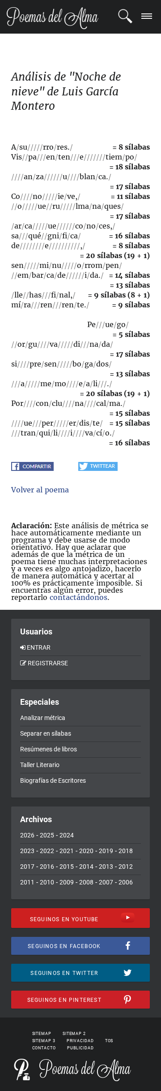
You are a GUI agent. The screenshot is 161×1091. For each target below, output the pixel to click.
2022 (47, 851)
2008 (86, 882)
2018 (126, 851)
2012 (126, 866)
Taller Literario (39, 765)
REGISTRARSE (48, 663)
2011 (27, 882)
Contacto (44, 1048)
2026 (27, 835)
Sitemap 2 (74, 1033)
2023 (27, 851)
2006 (126, 882)
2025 (47, 835)
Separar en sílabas (45, 733)
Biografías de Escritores (53, 780)
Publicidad (80, 1048)
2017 (27, 866)
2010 (47, 882)
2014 (86, 866)
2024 (66, 835)
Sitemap (41, 1033)
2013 (106, 866)
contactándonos (78, 597)
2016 (47, 866)
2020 (86, 851)
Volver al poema (40, 489)
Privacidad (80, 1041)
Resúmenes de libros (48, 749)
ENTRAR (39, 647)
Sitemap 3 (43, 1041)
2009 (66, 882)
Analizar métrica (42, 718)
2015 (66, 866)
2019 (106, 851)
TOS (109, 1041)
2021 (66, 851)
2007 (106, 882)
